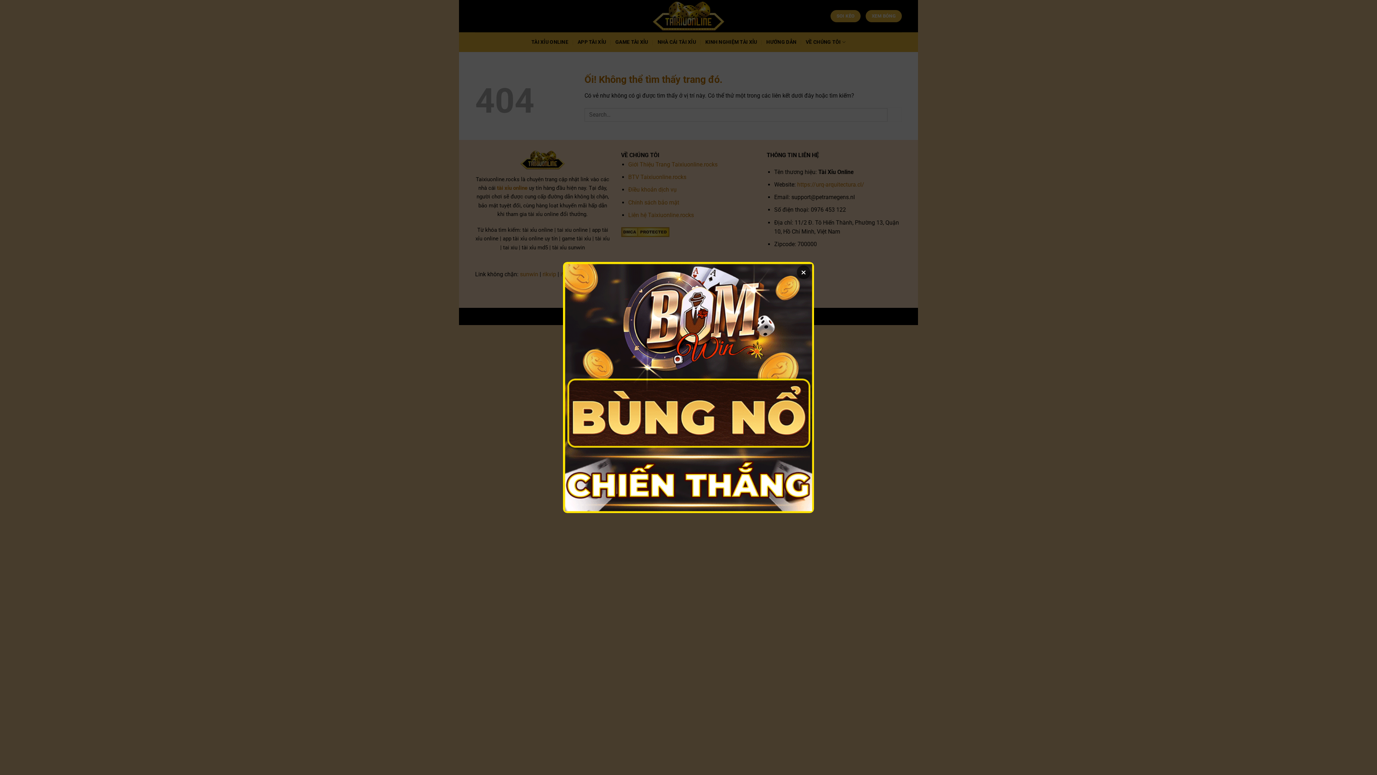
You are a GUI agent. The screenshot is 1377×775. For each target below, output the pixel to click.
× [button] (803, 272)
